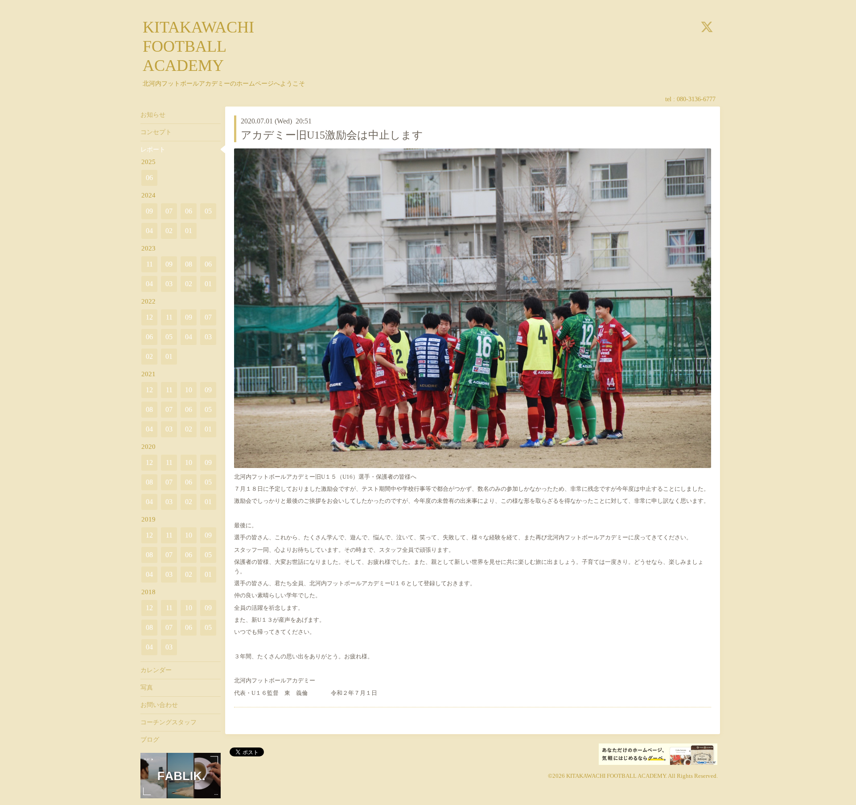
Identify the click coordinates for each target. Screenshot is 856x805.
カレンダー (156, 670)
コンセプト (156, 132)
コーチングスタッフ (168, 722)
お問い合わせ (159, 705)
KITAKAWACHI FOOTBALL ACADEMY (198, 46)
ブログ (149, 739)
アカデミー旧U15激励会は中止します (332, 135)
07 (169, 211)
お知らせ (152, 114)
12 (149, 317)
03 (169, 284)
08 (188, 264)
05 (208, 211)
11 (149, 264)
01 (188, 230)
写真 (146, 687)
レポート (152, 149)
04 (149, 230)
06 (149, 177)
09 (149, 211)
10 (188, 390)
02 (169, 230)
